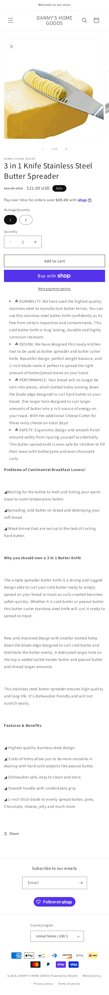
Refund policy (92, 976)
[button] (10, 20)
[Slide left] (43, 149)
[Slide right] (66, 149)
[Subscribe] (81, 883)
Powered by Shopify (64, 975)
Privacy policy (43, 983)
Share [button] (14, 833)
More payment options (54, 288)
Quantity (10, 231)
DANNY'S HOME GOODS (34, 975)
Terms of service (69, 983)
